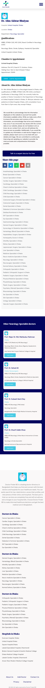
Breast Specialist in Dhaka (12, 174)
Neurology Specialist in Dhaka (13, 260)
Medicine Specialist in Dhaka (12, 253)
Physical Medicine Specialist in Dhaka (15, 279)
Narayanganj (14, 371)
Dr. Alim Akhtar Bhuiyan (15, 21)
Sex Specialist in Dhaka (11, 294)
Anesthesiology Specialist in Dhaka (15, 171)
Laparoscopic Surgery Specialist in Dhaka (17, 247)
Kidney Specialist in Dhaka (12, 244)
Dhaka (10, 30)
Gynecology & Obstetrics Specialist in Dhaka (18, 228)
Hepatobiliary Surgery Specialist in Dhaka (17, 234)
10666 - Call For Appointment (13, 79)
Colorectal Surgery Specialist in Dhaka (16, 203)
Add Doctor (21, 677)
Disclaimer (27, 682)
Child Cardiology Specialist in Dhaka (15, 190)
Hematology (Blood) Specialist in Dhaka (16, 231)
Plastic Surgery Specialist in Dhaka (14, 285)
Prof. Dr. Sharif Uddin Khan (15, 430)
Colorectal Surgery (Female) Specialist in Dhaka (19, 200)
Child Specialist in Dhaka (11, 197)
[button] (41, 4)
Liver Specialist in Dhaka (11, 250)
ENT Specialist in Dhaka (11, 216)
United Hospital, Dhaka (15, 25)
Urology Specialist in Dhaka (12, 301)
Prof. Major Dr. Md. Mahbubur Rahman (19, 337)
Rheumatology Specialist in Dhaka (14, 291)
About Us (9, 677)
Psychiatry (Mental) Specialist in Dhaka (16, 288)
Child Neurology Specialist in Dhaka (15, 193)
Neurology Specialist (17, 34)
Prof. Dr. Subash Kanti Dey (14, 399)
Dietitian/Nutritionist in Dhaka (13, 212)
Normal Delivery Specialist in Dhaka (15, 266)
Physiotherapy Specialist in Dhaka (14, 282)
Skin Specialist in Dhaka (11, 298)
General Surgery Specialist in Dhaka (15, 225)
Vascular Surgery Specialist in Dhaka (15, 304)
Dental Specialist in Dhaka (12, 206)
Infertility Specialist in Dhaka (12, 241)
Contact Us (34, 677)
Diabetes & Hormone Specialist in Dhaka (16, 209)
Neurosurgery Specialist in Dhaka (14, 263)
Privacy (16, 682)
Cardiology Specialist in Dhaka (13, 184)
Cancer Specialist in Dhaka (12, 178)
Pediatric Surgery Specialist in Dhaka (15, 276)
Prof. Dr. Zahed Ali (11, 368)
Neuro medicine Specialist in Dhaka (15, 257)
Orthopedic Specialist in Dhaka (13, 269)
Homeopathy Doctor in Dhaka (13, 238)
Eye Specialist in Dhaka (11, 219)
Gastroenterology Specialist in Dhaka (15, 222)
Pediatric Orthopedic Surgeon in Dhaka (16, 272)
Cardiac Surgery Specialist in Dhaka (15, 181)
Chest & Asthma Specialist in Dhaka (15, 187)
